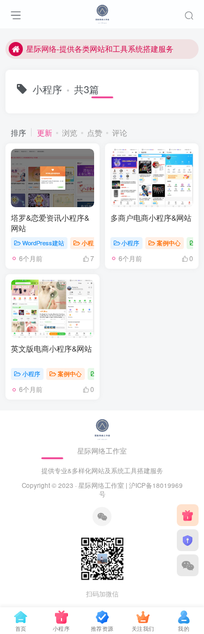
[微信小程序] (188, 540)
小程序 (91, 242)
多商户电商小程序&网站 (150, 217)
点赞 (94, 132)
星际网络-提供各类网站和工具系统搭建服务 (100, 48)
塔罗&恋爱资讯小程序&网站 (50, 223)
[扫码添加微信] (188, 565)
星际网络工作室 (101, 485)
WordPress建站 (43, 242)
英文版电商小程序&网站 (51, 348)
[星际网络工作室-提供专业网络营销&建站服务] (102, 12)
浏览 (69, 132)
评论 (119, 132)
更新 (44, 132)
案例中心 (169, 242)
